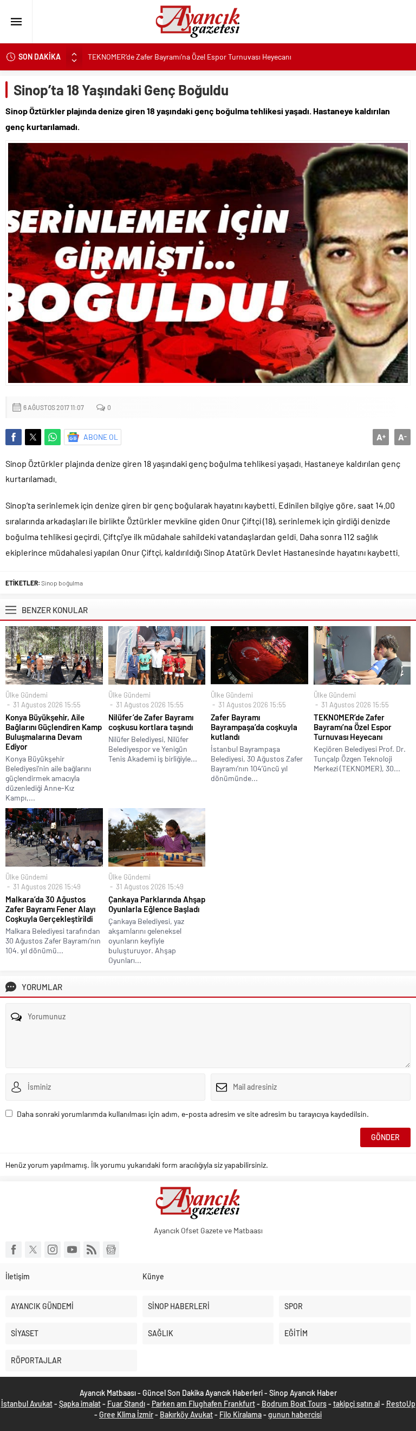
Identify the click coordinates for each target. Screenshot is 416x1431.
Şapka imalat (80, 1403)
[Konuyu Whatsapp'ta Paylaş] (52, 437)
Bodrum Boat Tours (294, 1403)
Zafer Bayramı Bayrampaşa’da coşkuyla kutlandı (254, 726)
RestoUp (400, 1403)
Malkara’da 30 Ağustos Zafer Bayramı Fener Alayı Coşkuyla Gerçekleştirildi (50, 908)
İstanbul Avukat (27, 1403)
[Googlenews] (111, 1249)
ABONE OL (100, 436)
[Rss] (91, 1249)
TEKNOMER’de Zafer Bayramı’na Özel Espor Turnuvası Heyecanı (189, 56)
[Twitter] (33, 1249)
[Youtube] (72, 1249)
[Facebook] (13, 1249)
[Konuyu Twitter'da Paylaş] (33, 437)
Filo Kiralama (240, 1414)
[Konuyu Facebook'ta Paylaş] (13, 437)
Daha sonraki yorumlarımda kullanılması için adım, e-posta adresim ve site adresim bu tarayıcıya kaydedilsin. (193, 1113)
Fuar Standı (126, 1403)
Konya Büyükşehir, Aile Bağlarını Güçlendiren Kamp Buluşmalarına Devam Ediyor (53, 731)
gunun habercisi (295, 1414)
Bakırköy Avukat (186, 1414)
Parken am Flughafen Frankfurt (203, 1403)
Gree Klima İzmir (126, 1414)
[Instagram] (52, 1249)
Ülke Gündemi (26, 695)
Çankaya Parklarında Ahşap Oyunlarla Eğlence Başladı (156, 904)
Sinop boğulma (62, 583)
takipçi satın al (356, 1403)
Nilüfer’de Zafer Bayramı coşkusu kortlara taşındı (150, 722)
